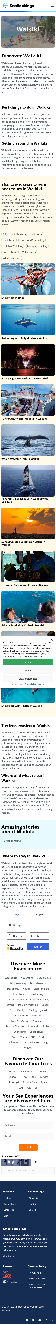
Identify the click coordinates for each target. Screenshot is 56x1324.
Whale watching (12, 258)
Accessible (11, 978)
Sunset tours (10, 252)
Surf (41, 1037)
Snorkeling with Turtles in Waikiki (21, 705)
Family (21, 1010)
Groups (31, 246)
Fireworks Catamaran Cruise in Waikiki (24, 585)
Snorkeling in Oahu (13, 298)
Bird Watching (18, 983)
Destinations (10, 1203)
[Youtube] (39, 1320)
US (36, 1087)
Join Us (32, 1203)
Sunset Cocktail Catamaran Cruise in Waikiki (23, 543)
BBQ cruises (44, 978)
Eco (11, 1010)
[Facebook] (27, 1320)
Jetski (44, 1010)
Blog (6, 1215)
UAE (21, 1087)
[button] (51, 639)
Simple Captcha (9, 1156)
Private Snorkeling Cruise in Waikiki (22, 625)
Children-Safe (41, 988)
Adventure (27, 978)
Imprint (40, 684)
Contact (32, 1209)
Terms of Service (37, 1278)
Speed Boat (36, 1031)
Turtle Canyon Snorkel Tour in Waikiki (24, 418)
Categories (9, 1209)
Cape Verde (25, 1071)
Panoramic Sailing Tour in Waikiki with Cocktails (24, 500)
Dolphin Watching (13, 246)
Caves (26, 988)
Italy (34, 1077)
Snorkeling (20, 1031)
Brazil (12, 1071)
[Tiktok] (45, 1320)
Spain (44, 1082)
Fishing (33, 1010)
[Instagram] (52, 1320)
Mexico (44, 1077)
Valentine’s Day (17, 1042)
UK (29, 1087)
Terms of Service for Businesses (37, 1286)
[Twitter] (33, 1320)
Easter (45, 1004)
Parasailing (38, 1021)
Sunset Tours (19, 1037)
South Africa (30, 1082)
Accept (28, 662)
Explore (7, 1198)
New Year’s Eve (20, 1021)
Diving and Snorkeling (32, 240)
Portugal (14, 1082)
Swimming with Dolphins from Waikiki (24, 338)
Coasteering (36, 994)
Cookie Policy (17, 684)
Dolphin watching (28, 1004)
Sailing (43, 246)
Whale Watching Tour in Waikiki (20, 459)
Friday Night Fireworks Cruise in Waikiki (25, 378)
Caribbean (41, 1071)
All (4, 234)
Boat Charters (18, 234)
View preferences (28, 678)
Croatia (11, 1077)
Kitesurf (36, 1015)
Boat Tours (9, 240)
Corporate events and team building (28, 999)
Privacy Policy (30, 684)
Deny (28, 670)
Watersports (29, 252)
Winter (28, 1048)
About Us (33, 1198)
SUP (33, 1037)
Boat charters (38, 983)
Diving (10, 1004)
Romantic (33, 1026)
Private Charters (15, 1026)
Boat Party (36, 234)
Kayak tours (21, 1015)
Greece (24, 1077)
